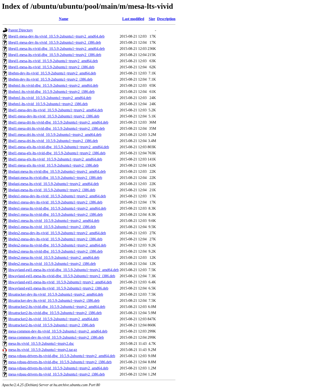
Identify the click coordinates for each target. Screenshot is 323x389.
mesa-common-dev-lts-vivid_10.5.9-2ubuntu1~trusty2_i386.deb (56, 337)
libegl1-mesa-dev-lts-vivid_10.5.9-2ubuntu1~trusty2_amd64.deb (56, 36)
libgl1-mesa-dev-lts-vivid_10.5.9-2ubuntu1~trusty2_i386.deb (53, 116)
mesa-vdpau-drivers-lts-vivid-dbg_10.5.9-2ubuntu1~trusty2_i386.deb (60, 362)
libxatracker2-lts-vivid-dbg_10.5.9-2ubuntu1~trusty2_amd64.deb (56, 307)
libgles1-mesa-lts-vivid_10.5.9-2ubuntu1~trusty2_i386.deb (52, 227)
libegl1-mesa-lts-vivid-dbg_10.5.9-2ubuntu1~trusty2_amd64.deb (56, 49)
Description (166, 19)
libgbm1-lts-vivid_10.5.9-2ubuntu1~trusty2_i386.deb (48, 104)
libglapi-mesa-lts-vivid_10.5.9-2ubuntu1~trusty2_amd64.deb (53, 184)
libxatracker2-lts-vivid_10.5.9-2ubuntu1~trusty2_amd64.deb (53, 319)
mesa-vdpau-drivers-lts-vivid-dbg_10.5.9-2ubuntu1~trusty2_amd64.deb (61, 356)
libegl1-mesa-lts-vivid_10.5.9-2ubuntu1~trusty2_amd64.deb (53, 61)
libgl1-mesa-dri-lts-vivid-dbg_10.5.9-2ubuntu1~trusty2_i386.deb (56, 128)
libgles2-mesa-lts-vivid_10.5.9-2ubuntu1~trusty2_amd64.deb (53, 257)
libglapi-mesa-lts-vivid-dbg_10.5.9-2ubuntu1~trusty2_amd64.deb (57, 171)
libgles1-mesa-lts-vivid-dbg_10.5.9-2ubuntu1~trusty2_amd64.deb (57, 208)
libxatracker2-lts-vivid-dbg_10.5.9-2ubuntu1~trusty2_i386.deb (55, 313)
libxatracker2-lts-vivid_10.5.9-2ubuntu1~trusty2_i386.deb (51, 325)
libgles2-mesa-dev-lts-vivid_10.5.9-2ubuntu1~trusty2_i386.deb (55, 239)
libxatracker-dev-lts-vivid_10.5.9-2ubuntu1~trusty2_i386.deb (54, 300)
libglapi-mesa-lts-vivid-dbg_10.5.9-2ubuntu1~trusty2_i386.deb (55, 178)
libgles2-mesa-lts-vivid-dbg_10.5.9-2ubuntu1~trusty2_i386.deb (55, 251)
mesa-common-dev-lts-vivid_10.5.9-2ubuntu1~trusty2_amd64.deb (57, 331)
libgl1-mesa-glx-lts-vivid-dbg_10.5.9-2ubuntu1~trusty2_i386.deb (56, 153)
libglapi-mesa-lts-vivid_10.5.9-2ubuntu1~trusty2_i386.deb (51, 190)
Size (152, 19)
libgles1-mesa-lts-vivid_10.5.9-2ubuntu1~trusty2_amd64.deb (53, 221)
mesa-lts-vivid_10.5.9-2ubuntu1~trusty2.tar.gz (42, 350)
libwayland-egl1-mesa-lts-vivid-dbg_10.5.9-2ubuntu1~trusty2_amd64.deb (63, 270)
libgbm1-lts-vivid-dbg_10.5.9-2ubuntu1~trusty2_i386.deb (51, 92)
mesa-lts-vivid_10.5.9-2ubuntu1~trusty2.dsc (41, 343)
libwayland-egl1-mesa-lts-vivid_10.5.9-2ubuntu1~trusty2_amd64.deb (60, 282)
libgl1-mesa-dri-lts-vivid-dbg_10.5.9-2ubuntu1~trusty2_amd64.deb (58, 122)
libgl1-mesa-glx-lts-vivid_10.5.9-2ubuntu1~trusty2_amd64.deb (55, 159)
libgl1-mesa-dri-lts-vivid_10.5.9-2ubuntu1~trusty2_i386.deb (53, 141)
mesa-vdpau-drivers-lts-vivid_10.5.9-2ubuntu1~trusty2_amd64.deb (58, 368)
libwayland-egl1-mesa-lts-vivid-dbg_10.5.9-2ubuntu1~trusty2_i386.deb (61, 276)
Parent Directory (20, 30)
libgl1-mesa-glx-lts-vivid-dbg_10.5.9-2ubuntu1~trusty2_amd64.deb (58, 147)
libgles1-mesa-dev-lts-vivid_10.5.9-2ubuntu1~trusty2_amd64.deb (57, 196)
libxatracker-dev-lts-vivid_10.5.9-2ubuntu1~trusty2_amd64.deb (55, 294)
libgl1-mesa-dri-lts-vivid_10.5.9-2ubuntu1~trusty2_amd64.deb (54, 135)
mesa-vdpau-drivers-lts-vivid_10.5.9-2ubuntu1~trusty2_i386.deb (56, 374)
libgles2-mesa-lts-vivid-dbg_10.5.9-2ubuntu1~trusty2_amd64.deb (57, 245)
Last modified (133, 19)
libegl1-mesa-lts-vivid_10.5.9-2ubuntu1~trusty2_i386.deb (51, 67)
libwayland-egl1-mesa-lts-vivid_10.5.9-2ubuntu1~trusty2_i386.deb (58, 288)
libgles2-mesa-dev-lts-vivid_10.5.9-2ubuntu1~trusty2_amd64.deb (57, 233)
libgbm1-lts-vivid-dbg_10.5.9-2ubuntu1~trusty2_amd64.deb (53, 85)
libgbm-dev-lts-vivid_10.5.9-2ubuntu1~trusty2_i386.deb (50, 79)
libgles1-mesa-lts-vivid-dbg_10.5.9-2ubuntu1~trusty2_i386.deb (55, 214)
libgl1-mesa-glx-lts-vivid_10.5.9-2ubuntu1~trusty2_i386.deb (53, 165)
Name (63, 19)
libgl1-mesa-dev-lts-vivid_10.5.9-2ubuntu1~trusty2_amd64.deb (55, 110)
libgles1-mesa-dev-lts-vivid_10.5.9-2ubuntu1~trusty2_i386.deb (55, 202)
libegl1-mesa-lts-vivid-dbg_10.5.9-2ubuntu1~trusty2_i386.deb (54, 55)
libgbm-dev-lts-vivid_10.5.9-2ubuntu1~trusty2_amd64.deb (52, 73)
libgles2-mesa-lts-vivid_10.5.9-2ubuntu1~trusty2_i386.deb (52, 264)
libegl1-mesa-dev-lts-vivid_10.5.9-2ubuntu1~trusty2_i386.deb (54, 42)
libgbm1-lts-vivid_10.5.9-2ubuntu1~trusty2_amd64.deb (49, 98)
